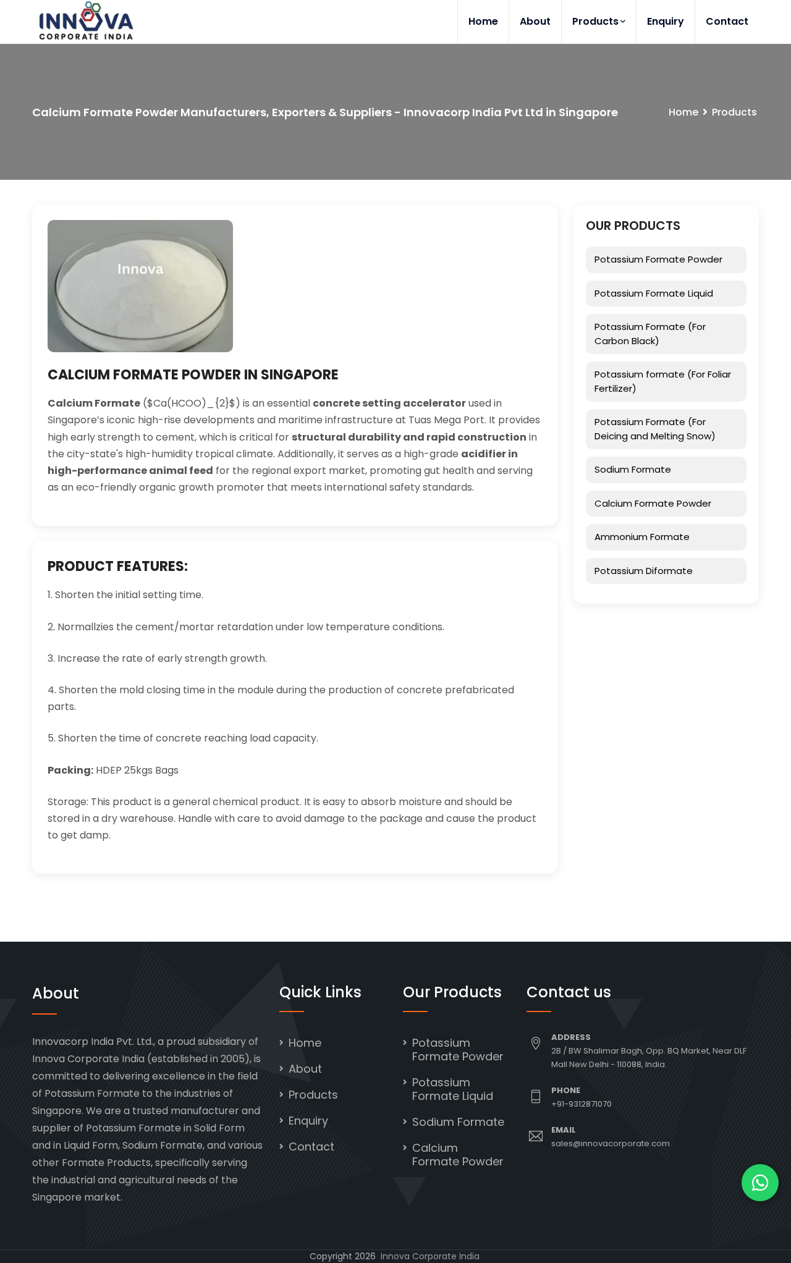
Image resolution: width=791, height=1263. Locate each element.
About (535, 21)
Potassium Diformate (643, 570)
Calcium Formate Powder (652, 503)
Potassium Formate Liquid (653, 293)
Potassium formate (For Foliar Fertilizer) (662, 381)
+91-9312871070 (581, 1104)
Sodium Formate (632, 469)
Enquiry (665, 21)
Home (483, 21)
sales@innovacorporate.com (610, 1143)
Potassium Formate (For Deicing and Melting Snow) (655, 428)
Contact (727, 21)
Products (595, 21)
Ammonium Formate (642, 536)
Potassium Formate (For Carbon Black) (650, 333)
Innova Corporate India (430, 1256)
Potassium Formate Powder (658, 259)
